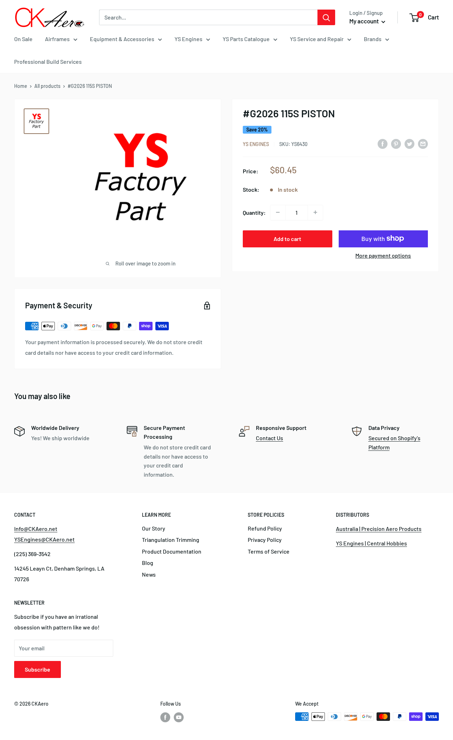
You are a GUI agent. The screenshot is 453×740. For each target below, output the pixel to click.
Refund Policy (265, 528)
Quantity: (254, 212)
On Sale (23, 38)
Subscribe (37, 669)
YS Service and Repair (317, 38)
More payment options (383, 255)
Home (20, 86)
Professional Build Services (48, 61)
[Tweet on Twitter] (409, 143)
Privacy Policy (265, 539)
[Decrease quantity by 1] (277, 212)
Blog (147, 562)
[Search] (326, 17)
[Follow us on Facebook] (165, 717)
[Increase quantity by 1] (315, 212)
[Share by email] (423, 143)
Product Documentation (171, 551)
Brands (373, 38)
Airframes (57, 38)
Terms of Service (268, 551)
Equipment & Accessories (122, 38)
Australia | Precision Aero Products (379, 528)
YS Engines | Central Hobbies (371, 543)
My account (364, 20)
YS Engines (188, 38)
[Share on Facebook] (383, 143)
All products (47, 86)
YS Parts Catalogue (246, 38)
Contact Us (269, 438)
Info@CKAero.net (35, 528)
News (149, 574)
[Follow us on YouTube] (179, 717)
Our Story (153, 528)
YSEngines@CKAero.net (44, 539)
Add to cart (287, 238)
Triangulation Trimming (170, 539)
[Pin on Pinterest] (396, 143)
